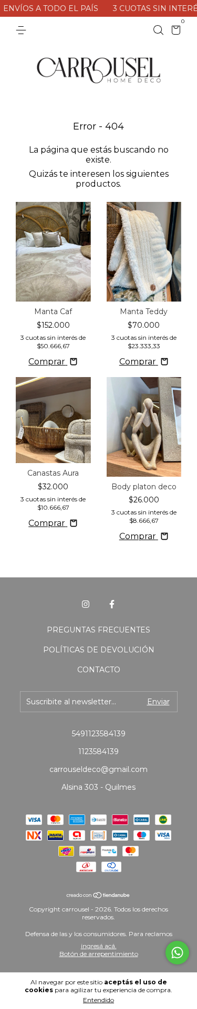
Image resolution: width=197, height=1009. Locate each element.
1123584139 (98, 751)
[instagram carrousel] (85, 604)
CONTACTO (98, 669)
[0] (174, 31)
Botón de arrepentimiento (98, 954)
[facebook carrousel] (112, 604)
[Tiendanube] (98, 896)
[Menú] (23, 30)
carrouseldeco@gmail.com (98, 769)
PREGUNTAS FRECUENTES (98, 630)
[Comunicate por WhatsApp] (177, 952)
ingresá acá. (99, 946)
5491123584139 (99, 733)
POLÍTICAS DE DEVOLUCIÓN (98, 649)
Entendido (98, 1000)
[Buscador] (158, 30)
